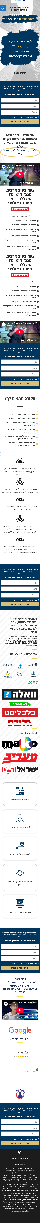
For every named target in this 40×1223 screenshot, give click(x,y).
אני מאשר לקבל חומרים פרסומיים (24, 117)
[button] (3, 8)
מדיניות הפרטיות (18, 1211)
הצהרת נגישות (20, 1165)
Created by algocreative (20, 1159)
